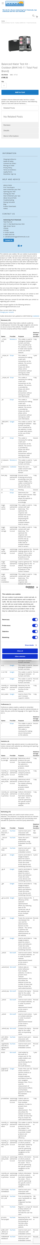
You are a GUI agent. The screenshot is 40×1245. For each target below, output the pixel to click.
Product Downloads (9, 206)
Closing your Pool (9, 194)
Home (3, 21)
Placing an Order (8, 165)
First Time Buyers (9, 187)
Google (12, 422)
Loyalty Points (7, 172)
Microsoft (13, 953)
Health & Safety (8, 161)
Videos (5, 208)
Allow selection (20, 656)
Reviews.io (13, 339)
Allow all (20, 651)
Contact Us (8, 240)
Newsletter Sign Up (9, 174)
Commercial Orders (9, 163)
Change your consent (7, 312)
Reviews (6, 125)
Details (6, 130)
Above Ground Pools (10, 198)
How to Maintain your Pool (11, 189)
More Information (11, 136)
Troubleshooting (8, 200)
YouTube (12, 831)
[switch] (35, 625)
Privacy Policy (7, 168)
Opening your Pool (9, 191)
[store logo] (14, 3)
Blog (4, 204)
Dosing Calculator (9, 202)
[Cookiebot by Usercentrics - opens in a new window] (26, 587)
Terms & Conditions (9, 170)
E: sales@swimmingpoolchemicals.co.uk (16, 237)
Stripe (12, 355)
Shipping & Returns (9, 159)
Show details (29, 645)
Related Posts (9, 108)
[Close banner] (37, 587)
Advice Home (7, 185)
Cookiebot (36, 316)
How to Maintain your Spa (11, 196)
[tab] (20, 107)
